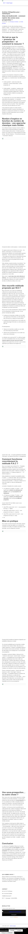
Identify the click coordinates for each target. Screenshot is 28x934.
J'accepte (12, 930)
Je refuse (19, 930)
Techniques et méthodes (14, 21)
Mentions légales (13, 925)
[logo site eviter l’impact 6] (11, 3)
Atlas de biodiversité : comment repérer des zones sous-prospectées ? (13, 18)
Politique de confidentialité (7, 932)
